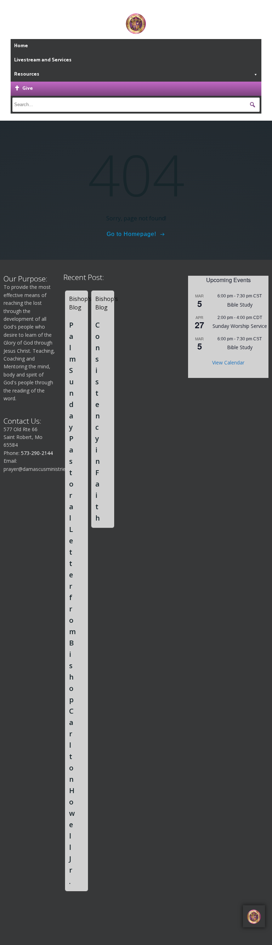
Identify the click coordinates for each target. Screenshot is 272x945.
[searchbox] (136, 105)
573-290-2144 (37, 453)
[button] (252, 105)
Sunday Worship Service (239, 326)
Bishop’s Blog (80, 303)
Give (27, 88)
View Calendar (228, 362)
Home (21, 46)
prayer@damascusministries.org (40, 469)
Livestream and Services (43, 60)
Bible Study (240, 304)
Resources (26, 74)
